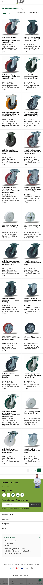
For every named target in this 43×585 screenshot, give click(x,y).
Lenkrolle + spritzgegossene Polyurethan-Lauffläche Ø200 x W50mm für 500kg (32, 375)
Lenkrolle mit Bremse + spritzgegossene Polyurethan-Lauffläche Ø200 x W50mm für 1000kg (10, 39)
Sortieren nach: (22, 12)
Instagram (8, 495)
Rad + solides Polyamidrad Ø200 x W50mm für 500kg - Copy (32, 226)
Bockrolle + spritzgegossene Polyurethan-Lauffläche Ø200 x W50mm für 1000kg (32, 38)
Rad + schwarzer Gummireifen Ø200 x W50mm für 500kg (32, 337)
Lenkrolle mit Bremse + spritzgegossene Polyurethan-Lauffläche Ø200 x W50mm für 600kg (10, 190)
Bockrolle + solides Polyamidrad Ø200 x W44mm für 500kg (32, 450)
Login (13, 583)
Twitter (13, 495)
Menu (21, 583)
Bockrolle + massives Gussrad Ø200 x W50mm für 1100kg (10, 151)
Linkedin (18, 495)
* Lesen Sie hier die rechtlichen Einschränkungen (15, 508)
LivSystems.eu (23, 575)
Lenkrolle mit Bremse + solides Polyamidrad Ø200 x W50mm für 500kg (10, 450)
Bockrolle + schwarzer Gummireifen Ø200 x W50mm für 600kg (32, 300)
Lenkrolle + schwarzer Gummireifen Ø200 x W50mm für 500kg (32, 262)
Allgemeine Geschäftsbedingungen (15, 564)
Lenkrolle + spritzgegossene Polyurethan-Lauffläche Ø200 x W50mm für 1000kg (10, 76)
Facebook (4, 495)
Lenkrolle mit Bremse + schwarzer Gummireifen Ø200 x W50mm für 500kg (31, 113)
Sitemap (37, 564)
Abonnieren (35, 505)
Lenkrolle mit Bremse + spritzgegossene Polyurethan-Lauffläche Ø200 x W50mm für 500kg (10, 413)
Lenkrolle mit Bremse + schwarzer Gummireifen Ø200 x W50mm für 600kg (31, 76)
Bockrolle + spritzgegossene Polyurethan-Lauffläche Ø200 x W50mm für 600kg (32, 189)
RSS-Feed (30, 564)
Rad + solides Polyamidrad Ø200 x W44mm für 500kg (10, 226)
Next (39, 470)
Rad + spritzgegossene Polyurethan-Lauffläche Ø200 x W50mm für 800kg (10, 337)
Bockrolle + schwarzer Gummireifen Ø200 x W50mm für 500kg (10, 300)
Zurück (2, 2)
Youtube (22, 495)
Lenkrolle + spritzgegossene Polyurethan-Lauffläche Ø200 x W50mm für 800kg (32, 151)
